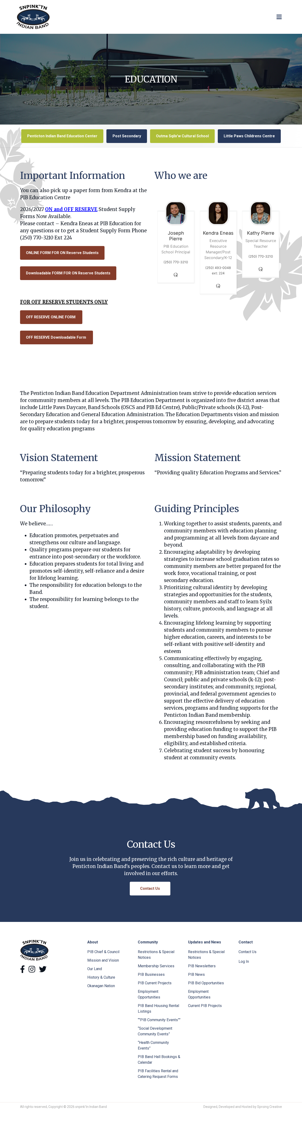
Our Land (94, 969)
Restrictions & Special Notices (156, 955)
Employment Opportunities (149, 994)
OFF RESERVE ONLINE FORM (51, 317)
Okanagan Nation (101, 986)
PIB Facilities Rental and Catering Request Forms (158, 1074)
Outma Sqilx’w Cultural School (182, 136)
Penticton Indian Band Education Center (62, 136)
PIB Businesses (151, 974)
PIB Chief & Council (103, 952)
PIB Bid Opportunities (206, 983)
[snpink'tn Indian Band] (33, 16)
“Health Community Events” (153, 1045)
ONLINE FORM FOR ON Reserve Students (62, 253)
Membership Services (156, 966)
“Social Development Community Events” (155, 1031)
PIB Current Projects (155, 983)
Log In (244, 961)
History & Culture (101, 977)
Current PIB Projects (205, 1005)
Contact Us (150, 888)
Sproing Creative (269, 1107)
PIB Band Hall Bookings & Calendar (159, 1059)
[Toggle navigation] (279, 17)
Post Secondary (127, 136)
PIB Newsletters (202, 966)
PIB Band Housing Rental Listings (158, 1008)
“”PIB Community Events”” (159, 1020)
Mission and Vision (103, 960)
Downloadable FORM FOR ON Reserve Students (68, 273)
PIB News (196, 974)
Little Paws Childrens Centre (249, 136)
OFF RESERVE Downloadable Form (56, 337)
